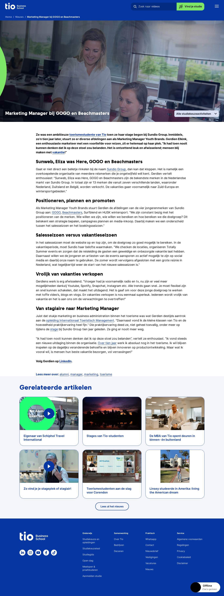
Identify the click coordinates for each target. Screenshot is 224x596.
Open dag (87, 560)
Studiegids (88, 554)
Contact (149, 545)
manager (76, 374)
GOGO (56, 212)
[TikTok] (54, 553)
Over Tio (118, 539)
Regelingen (183, 545)
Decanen (118, 551)
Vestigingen (151, 557)
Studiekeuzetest (91, 548)
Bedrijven (119, 545)
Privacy (181, 551)
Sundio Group (116, 169)
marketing (91, 374)
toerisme (106, 374)
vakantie (58, 152)
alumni (64, 374)
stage (54, 329)
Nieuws (149, 569)
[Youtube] (38, 553)
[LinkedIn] (22, 553)
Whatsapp (150, 539)
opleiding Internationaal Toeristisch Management (80, 320)
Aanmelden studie (92, 576)
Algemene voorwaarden (189, 539)
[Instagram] (30, 553)
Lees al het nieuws (112, 506)
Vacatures (150, 563)
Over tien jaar (107, 343)
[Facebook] (46, 553)
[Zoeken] (135, 6)
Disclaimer (182, 563)
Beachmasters (72, 212)
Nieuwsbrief (151, 551)
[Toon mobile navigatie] (217, 6)
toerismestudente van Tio (87, 134)
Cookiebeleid (184, 557)
